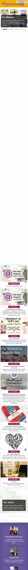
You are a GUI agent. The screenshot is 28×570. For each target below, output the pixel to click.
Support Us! (14, 451)
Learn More (14, 307)
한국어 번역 (22, 2)
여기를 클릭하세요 (14, 283)
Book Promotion (14, 424)
